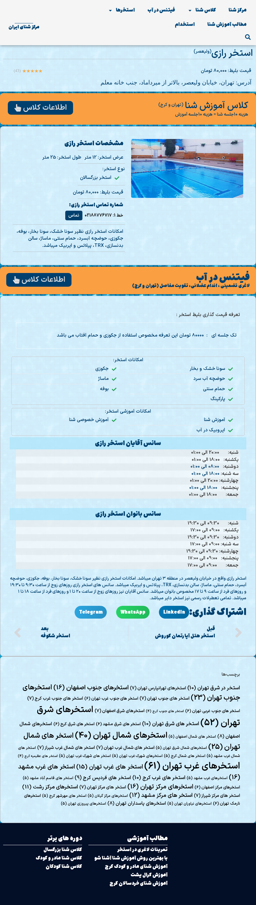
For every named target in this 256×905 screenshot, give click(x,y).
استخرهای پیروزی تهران (83, 804)
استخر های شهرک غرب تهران (85, 756)
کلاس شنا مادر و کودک (59, 858)
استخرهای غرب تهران (192, 766)
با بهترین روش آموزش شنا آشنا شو (131, 858)
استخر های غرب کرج (158, 778)
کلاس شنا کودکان (64, 866)
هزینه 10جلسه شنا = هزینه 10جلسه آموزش (211, 114)
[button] (248, 37)
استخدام (185, 24)
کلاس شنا (205, 10)
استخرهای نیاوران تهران (189, 804)
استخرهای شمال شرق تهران (181, 748)
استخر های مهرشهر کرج (64, 796)
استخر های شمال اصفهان (192, 737)
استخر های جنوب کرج (165, 711)
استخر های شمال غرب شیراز (66, 748)
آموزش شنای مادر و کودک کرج (136, 866)
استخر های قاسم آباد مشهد (48, 778)
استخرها (125, 10)
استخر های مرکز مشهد (161, 795)
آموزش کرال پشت (149, 875)
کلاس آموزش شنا (216, 106)
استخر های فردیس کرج (103, 778)
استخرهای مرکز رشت (50, 787)
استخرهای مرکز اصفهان (217, 787)
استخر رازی (232, 53)
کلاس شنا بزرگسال (62, 850)
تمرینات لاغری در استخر (142, 850)
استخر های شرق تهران (170, 724)
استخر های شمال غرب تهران (125, 748)
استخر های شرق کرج (74, 724)
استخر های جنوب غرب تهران (111, 699)
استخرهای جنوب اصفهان (91, 687)
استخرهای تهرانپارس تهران (158, 688)
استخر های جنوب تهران (165, 698)
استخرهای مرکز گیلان (108, 796)
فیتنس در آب (161, 10)
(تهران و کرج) (170, 105)
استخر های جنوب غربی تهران (212, 711)
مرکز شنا (238, 10)
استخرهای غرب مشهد (207, 778)
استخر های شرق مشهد (118, 724)
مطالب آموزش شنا (227, 24)
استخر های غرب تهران (109, 767)
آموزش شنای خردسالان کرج (139, 883)
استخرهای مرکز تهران (160, 787)
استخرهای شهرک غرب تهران (137, 756)
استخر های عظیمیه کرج (38, 756)
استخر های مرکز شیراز (217, 795)
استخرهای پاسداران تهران (136, 803)
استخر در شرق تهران (213, 688)
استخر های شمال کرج (184, 756)
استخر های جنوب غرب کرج (55, 698)
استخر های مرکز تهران (102, 787)
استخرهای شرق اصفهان (120, 711)
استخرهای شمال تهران (121, 736)
